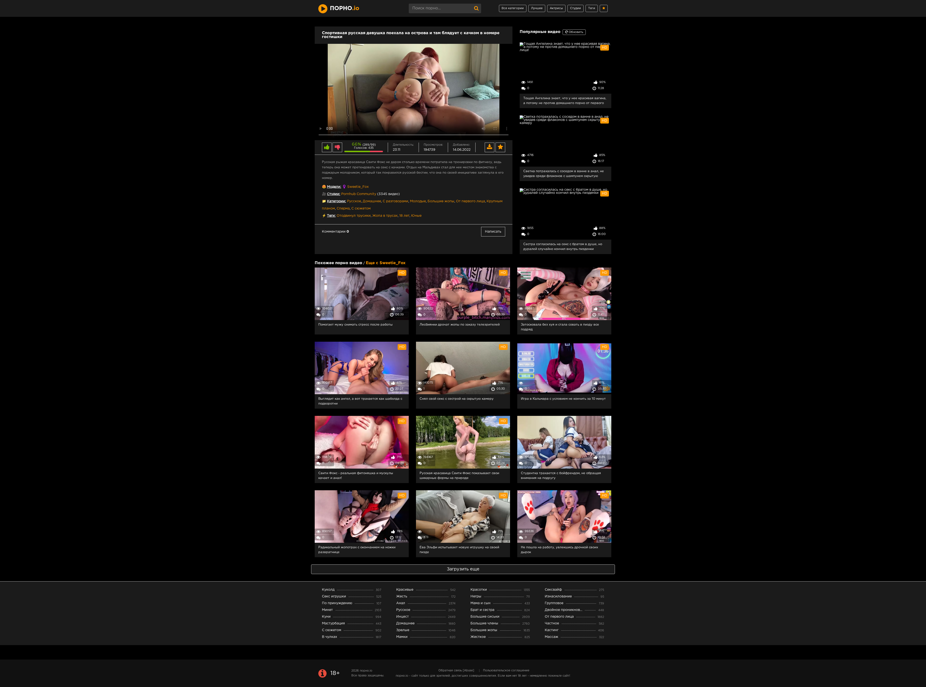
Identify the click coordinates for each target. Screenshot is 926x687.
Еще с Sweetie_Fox (386, 263)
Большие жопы (441, 201)
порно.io (366, 670)
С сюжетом (361, 208)
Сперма (343, 208)
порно (344, 8)
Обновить (575, 32)
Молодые (418, 201)
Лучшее (537, 8)
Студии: (333, 194)
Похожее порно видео (338, 263)
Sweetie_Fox (358, 186)
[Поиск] (476, 8)
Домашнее (372, 201)
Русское (354, 201)
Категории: (336, 201)
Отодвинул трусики (354, 215)
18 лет (404, 215)
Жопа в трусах (385, 215)
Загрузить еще (463, 569)
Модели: (334, 186)
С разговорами (395, 201)
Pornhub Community (358, 194)
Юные (416, 215)
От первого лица (470, 201)
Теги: (331, 215)
